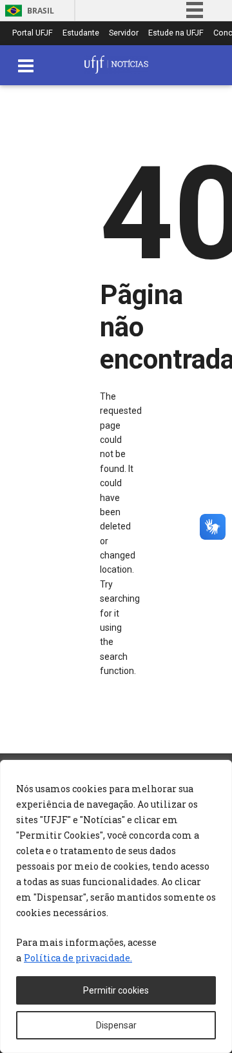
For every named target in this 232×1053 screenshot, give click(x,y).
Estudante (81, 33)
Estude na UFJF (176, 33)
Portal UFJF (32, 33)
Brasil (40, 10)
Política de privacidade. (78, 958)
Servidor (124, 33)
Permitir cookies (116, 990)
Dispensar (116, 1025)
